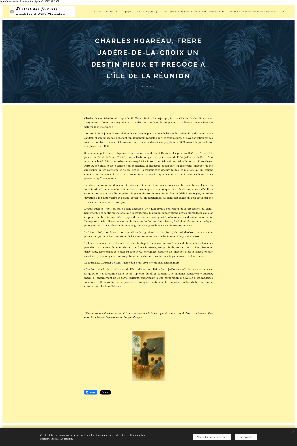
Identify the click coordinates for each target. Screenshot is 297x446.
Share (92, 392)
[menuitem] (98, 11)
